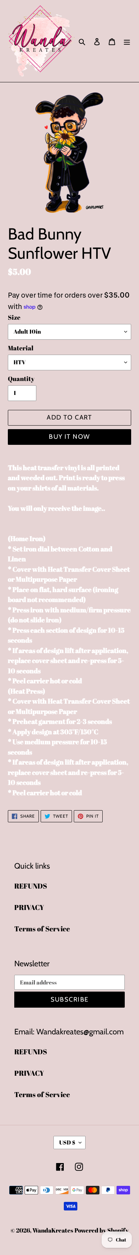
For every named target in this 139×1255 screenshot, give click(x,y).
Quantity (21, 378)
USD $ (67, 1142)
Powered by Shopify (101, 1230)
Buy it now (69, 437)
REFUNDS (30, 886)
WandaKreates (52, 1230)
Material (21, 348)
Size (14, 317)
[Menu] (126, 41)
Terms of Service (42, 928)
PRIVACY (29, 907)
